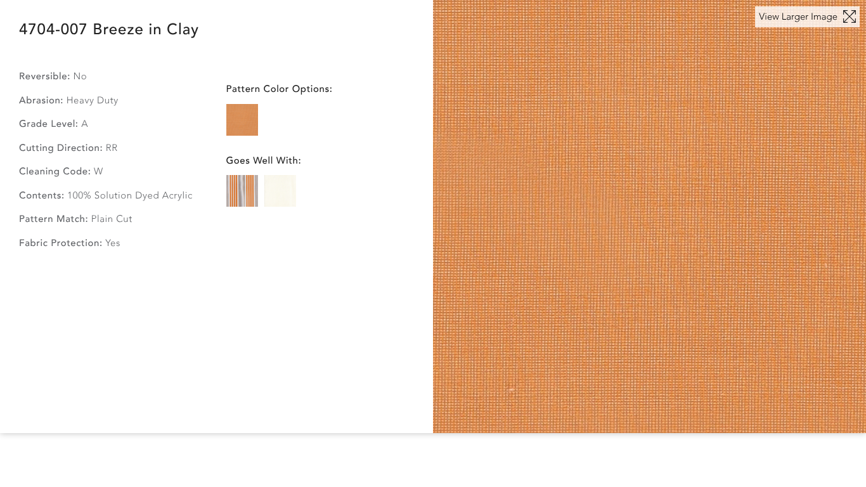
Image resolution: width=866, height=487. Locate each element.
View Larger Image (799, 17)
